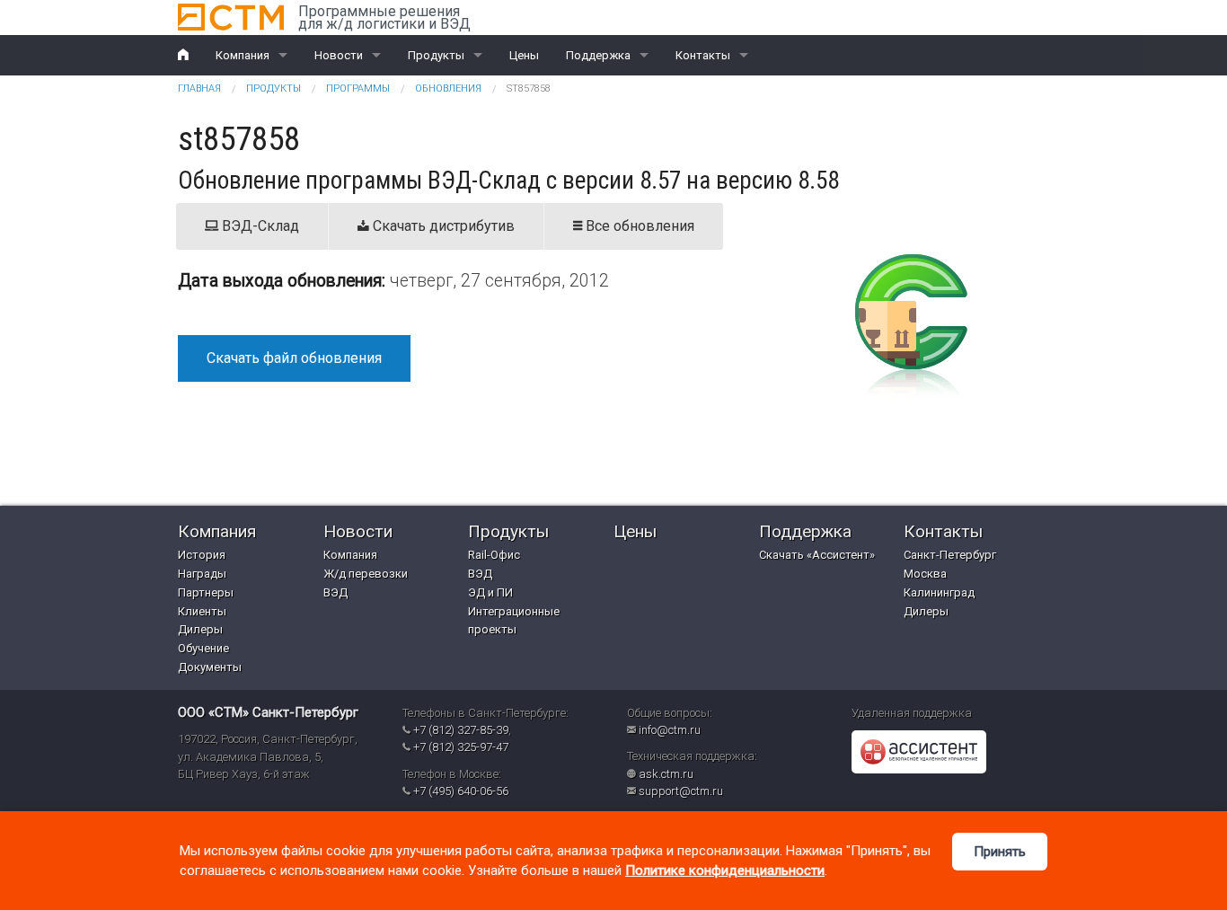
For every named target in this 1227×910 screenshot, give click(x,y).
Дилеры (200, 629)
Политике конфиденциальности (725, 870)
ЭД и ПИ (490, 592)
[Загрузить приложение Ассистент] (919, 751)
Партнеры (206, 592)
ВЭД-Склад (258, 225)
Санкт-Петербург (950, 554)
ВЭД (335, 592)
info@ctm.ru (670, 730)
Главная (199, 88)
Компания (242, 55)
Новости (338, 55)
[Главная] (231, 17)
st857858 (529, 88)
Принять (1000, 852)
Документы (210, 667)
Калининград (939, 592)
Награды (202, 573)
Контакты (702, 55)
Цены (524, 55)
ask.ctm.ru (666, 774)
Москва (925, 573)
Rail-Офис (494, 554)
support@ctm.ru (681, 791)
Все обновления (638, 225)
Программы (358, 88)
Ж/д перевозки (365, 573)
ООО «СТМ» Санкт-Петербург (268, 712)
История (201, 554)
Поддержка (598, 55)
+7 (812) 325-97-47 (460, 747)
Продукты (436, 55)
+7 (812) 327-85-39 (460, 730)
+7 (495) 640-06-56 (460, 791)
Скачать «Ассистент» (817, 554)
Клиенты (202, 611)
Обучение (203, 648)
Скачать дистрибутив (442, 225)
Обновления (448, 88)
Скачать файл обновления (294, 358)
